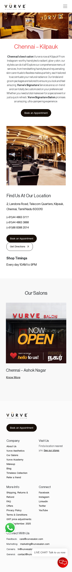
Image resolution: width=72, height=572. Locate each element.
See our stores (51, 450)
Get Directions (17, 246)
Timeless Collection (16, 473)
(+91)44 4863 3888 (17, 222)
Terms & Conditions (16, 514)
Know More (13, 377)
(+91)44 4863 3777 (17, 217)
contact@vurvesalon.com (31, 554)
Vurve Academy (14, 459)
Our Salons (12, 455)
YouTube (43, 510)
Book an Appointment (36, 113)
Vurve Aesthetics (15, 450)
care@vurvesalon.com (31, 539)
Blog (8, 468)
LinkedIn (43, 501)
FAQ (8, 501)
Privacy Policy (14, 510)
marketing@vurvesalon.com (34, 544)
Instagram (44, 497)
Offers (9, 505)
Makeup (10, 464)
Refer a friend (13, 477)
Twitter (42, 505)
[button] (59, 155)
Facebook (44, 492)
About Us (11, 446)
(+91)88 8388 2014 (17, 227)
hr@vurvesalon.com (28, 549)
